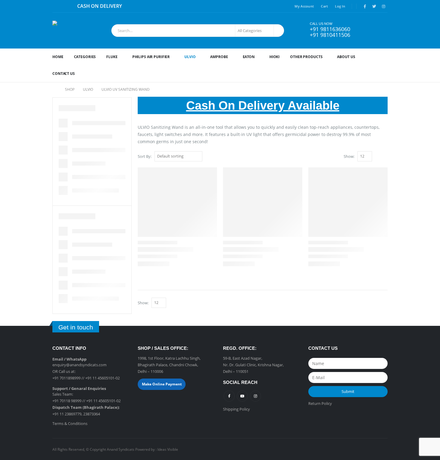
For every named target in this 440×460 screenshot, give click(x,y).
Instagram (255, 396)
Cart (324, 6)
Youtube (242, 396)
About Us (346, 56)
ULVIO (189, 56)
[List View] (385, 157)
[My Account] (367, 30)
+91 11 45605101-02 (102, 378)
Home (57, 56)
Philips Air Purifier (151, 56)
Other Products (306, 56)
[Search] (278, 31)
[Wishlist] (381, 30)
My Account (304, 6)
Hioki (274, 56)
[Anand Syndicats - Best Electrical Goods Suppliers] (78, 30)
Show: (349, 156)
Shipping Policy (236, 409)
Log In (340, 6)
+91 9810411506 (330, 34)
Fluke (111, 56)
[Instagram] (383, 6)
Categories (85, 56)
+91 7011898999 (66, 378)
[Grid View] (378, 157)
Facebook (229, 396)
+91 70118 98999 (66, 400)
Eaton (249, 56)
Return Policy (320, 403)
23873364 (91, 414)
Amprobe (219, 56)
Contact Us (63, 73)
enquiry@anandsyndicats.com (79, 364)
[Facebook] (365, 6)
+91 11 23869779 (66, 414)
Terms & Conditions (69, 423)
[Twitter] (374, 6)
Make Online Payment (162, 384)
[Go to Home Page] (54, 89)
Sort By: (144, 156)
